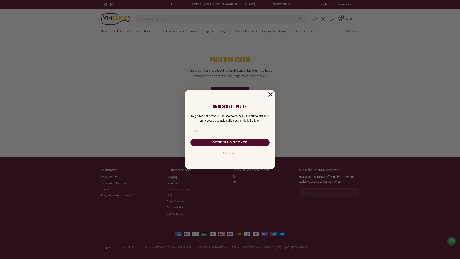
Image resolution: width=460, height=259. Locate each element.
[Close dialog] (270, 94)
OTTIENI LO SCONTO (230, 142)
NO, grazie (230, 153)
